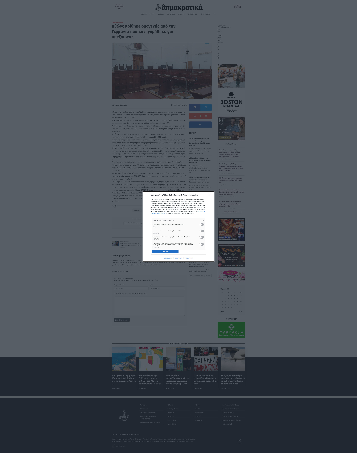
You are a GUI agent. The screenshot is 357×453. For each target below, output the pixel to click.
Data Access (178, 258)
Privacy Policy (189, 258)
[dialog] (178, 227)
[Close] (210, 195)
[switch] (201, 224)
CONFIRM (165, 251)
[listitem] (178, 220)
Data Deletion (168, 258)
